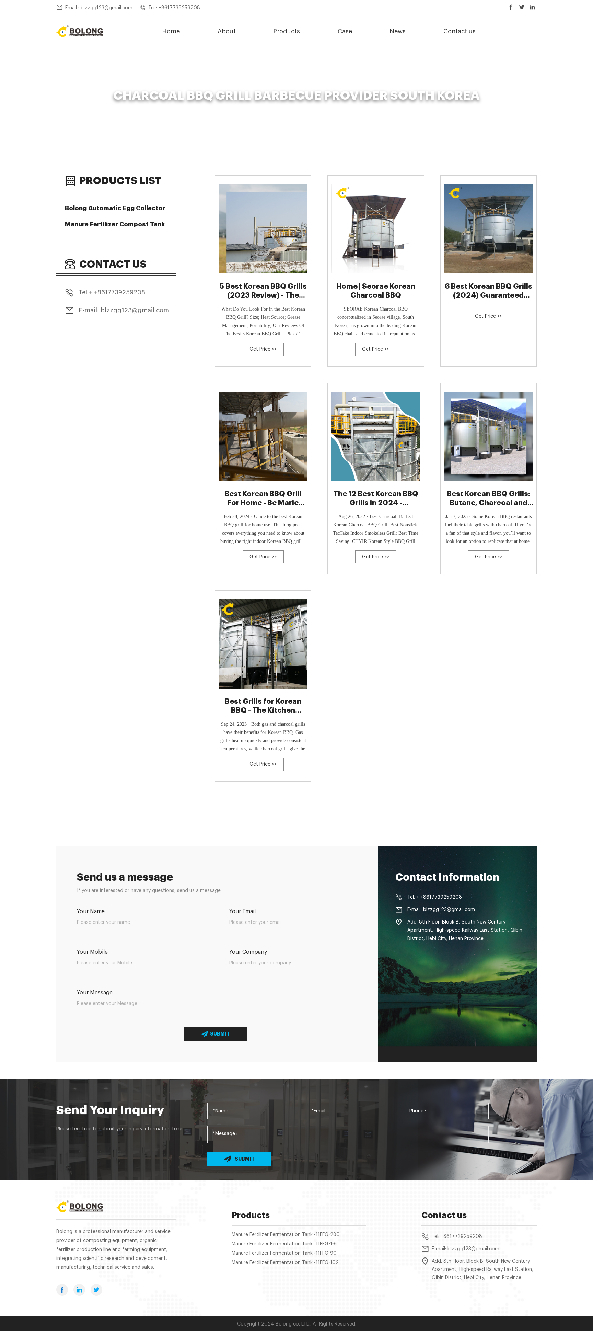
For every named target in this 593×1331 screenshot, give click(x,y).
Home (171, 31)
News (397, 31)
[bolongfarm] (79, 31)
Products (286, 31)
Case (345, 31)
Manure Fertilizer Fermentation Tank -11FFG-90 (284, 1253)
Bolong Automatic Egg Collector (115, 208)
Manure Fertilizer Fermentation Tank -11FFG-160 (285, 1244)
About (227, 31)
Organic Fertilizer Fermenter (255, 108)
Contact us (459, 31)
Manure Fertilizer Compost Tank (115, 224)
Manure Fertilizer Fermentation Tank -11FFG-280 (286, 1234)
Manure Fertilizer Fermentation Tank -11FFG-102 (285, 1262)
